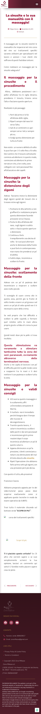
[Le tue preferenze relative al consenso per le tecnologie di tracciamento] (37, 710)
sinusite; (30, 458)
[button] (37, 4)
